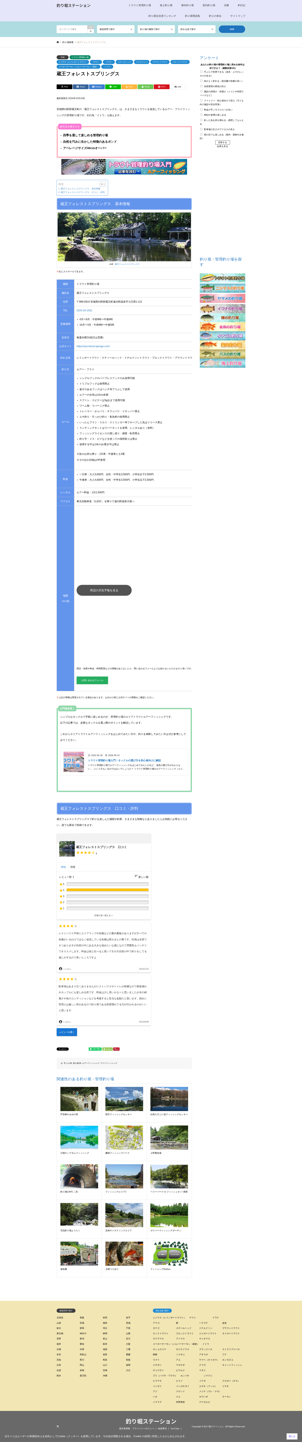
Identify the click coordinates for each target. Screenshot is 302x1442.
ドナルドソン (141, 62)
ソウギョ (180, 1354)
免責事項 (162, 1428)
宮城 (62, 57)
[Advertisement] (165, 633)
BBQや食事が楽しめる (215, 115)
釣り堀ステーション (151, 1421)
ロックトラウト (160, 1333)
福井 (59, 1344)
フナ (224, 1354)
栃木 (59, 1328)
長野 (59, 1338)
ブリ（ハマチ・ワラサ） (165, 1375)
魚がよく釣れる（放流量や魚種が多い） (224, 81)
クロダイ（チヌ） (231, 1381)
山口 (105, 1365)
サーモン (226, 1396)
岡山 (82, 1365)
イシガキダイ (182, 1386)
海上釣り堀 (166, 5)
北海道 (60, 1317)
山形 (59, 1323)
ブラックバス (205, 1349)
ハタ (155, 1396)
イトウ (107, 67)
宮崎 (105, 1370)
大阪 (128, 1344)
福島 (105, 1323)
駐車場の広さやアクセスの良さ (219, 129)
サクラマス (158, 1338)
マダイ (202, 1370)
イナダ (202, 1381)
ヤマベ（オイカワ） (209, 1360)
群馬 (82, 1328)
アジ (155, 1391)
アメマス (180, 1338)
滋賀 (105, 1349)
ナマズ (202, 1365)
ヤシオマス (204, 1338)
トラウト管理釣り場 (139, 5)
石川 (128, 1338)
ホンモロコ (227, 1360)
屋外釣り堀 (187, 5)
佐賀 (59, 1370)
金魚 (224, 1323)
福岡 (128, 1365)
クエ (178, 1396)
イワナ (109, 62)
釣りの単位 (215, 16)
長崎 (82, 1370)
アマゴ (156, 1323)
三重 (128, 1349)
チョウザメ (158, 1370)
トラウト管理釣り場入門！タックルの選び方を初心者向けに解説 (124, 760)
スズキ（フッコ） (208, 1386)
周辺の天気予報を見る (104, 590)
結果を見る (222, 146)
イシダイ (157, 1386)
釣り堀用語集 (192, 16)
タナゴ (156, 1328)
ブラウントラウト (160, 62)
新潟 (82, 1338)
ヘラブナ (203, 1323)
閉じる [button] (292, 1436)
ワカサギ (180, 1365)
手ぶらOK (68, 1063)
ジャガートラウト (208, 1333)
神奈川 (83, 1333)
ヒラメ (179, 1381)
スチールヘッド (124, 62)
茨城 (128, 1323)
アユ (178, 1360)
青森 (82, 1317)
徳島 (105, 1354)
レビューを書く (67, 1032)
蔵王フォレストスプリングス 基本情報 (80, 188)
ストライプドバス (231, 1349)
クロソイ (180, 1391)
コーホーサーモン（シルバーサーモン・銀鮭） (78, 67)
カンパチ (184, 1375)
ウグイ (156, 1360)
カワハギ (203, 1396)
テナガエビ (204, 1402)
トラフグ (157, 1402)
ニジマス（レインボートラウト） (73, 62)
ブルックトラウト (180, 62)
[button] (103, 915)
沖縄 (105, 1375)
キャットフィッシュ (232, 1365)
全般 (226, 5)
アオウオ (203, 1354)
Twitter (58, 1426)
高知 (59, 1360)
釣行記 (241, 5)
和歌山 (83, 1354)
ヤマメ (96, 62)
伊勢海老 (180, 1402)
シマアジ (208, 1375)
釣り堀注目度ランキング (162, 16)
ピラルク (180, 1370)
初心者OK (77, 1063)
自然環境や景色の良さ (215, 86)
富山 (105, 1338)
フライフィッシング (108, 1063)
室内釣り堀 (209, 5)
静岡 (105, 1333)
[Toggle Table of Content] (101, 184)
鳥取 (105, 1360)
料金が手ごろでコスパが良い (218, 109)
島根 (128, 1360)
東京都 (60, 1333)
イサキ (225, 1386)
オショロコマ (159, 1349)
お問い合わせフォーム (92, 680)
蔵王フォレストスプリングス (127, 264)
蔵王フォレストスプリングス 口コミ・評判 (83, 192)
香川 (82, 1360)
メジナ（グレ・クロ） (210, 1391)
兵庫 (82, 1349)
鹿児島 (83, 1375)
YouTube (175, 1428)
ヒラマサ (157, 1381)
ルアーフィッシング (90, 1063)
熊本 (59, 1375)
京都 (59, 1349)
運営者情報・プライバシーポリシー (136, 1428)
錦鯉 (155, 1354)
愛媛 (128, 1354)
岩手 (128, 1317)
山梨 (128, 1333)
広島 (59, 1365)
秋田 (105, 1317)
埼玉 (105, 1328)
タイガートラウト (231, 1333)
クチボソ (157, 1365)
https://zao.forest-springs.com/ (93, 346)
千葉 (128, 1328)
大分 (128, 1370)
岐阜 (105, 1344)
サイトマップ (237, 16)
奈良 (59, 1354)
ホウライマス (182, 1349)
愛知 (82, 1344)
